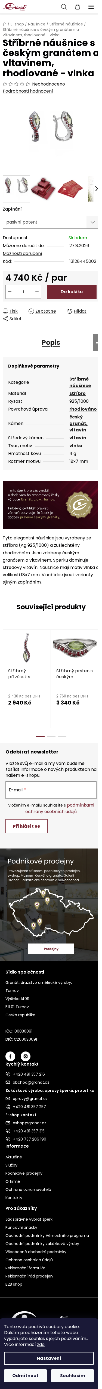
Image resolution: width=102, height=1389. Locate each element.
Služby (11, 1165)
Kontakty (13, 1197)
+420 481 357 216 (29, 1074)
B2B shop (13, 1284)
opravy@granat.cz (30, 1098)
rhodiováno (83, 409)
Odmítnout (25, 1375)
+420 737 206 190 (29, 1139)
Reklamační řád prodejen (29, 1276)
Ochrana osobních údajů (29, 1260)
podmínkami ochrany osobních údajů (59, 808)
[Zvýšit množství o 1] (37, 292)
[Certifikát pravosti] (51, 505)
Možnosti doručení (22, 253)
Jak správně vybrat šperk (28, 1219)
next (96, 652)
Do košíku (72, 292)
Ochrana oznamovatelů (28, 1189)
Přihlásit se (26, 826)
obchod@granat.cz (31, 1082)
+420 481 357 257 (29, 1106)
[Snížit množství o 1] (10, 292)
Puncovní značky (21, 1227)
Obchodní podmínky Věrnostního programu (47, 1235)
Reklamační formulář (25, 1268)
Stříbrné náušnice (80, 382)
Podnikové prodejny (23, 1173)
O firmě (12, 1181)
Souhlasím (72, 1375)
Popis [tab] (51, 342)
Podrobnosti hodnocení (28, 91)
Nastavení (49, 1358)
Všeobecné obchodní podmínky (35, 1251)
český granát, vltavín (78, 423)
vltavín (77, 438)
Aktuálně (13, 1157)
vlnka (75, 446)
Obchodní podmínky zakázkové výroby (42, 1243)
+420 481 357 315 (29, 1131)
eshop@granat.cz (29, 1123)
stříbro (77, 393)
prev (5, 652)
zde (41, 1344)
